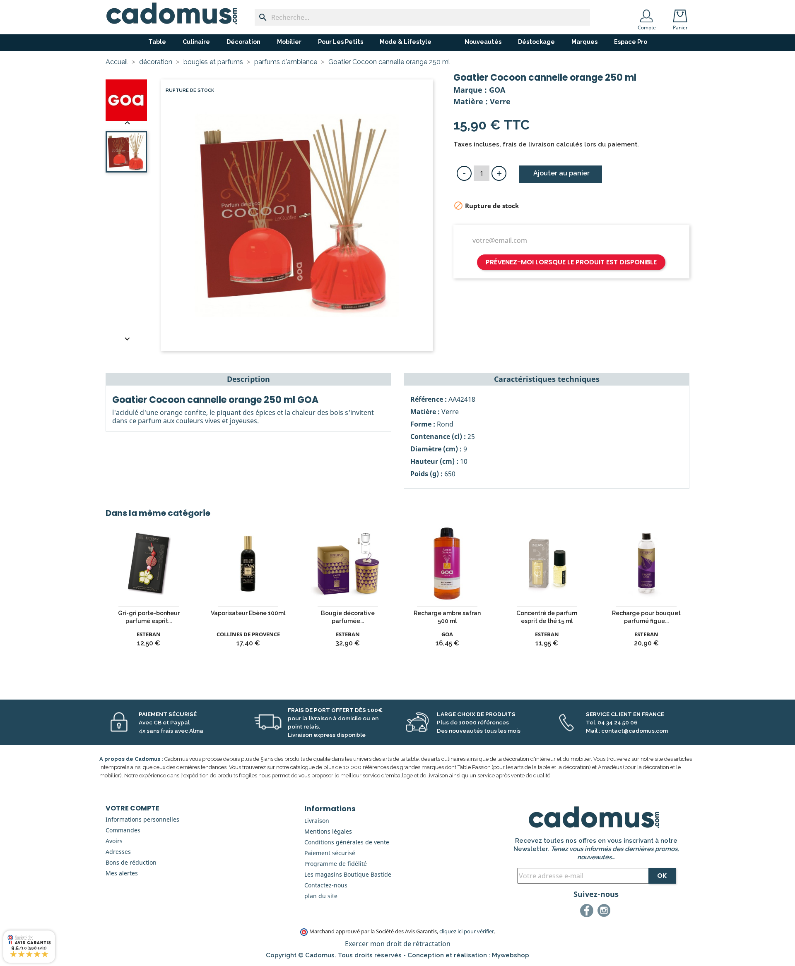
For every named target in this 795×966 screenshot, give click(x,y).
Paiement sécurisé (329, 853)
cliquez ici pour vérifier (466, 931)
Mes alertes (122, 873)
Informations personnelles (142, 819)
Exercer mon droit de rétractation (397, 943)
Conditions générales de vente (346, 842)
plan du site (320, 896)
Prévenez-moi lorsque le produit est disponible (571, 262)
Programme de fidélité (335, 864)
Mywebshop (510, 955)
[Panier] (682, 13)
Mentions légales (328, 831)
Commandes (123, 830)
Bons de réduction (131, 862)
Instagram (605, 912)
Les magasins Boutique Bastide (347, 874)
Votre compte (132, 808)
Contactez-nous (325, 885)
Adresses (118, 852)
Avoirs (114, 841)
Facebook (588, 912)
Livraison (316, 821)
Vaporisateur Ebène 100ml (248, 613)
